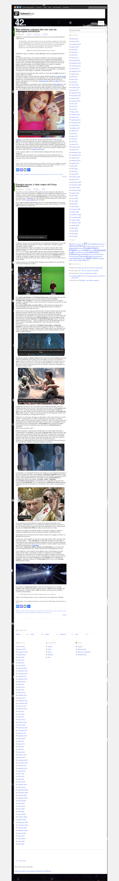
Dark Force (42, 610)
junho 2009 (74, 198)
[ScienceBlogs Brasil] (24, 15)
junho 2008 (74, 231)
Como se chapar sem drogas (89, 270)
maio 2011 (74, 139)
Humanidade (57, 7)
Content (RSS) (22, 860)
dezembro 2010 (76, 152)
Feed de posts (82, 649)
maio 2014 (74, 52)
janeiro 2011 (74, 150)
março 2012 (74, 112)
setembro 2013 (75, 71)
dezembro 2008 (76, 214)
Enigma (73, 250)
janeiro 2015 (75, 41)
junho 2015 (74, 39)
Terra (45, 7)
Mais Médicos (57, 84)
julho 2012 (74, 103)
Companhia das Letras (91, 246)
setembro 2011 (75, 128)
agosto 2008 (75, 225)
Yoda (50, 612)
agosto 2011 (75, 131)
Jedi (22, 612)
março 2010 (74, 174)
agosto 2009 (75, 193)
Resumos (63, 634)
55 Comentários (37, 34)
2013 (89, 244)
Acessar (80, 646)
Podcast (86, 254)
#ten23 (71, 244)
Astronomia (18, 610)
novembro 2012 (76, 95)
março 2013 (74, 85)
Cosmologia (31, 610)
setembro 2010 (75, 160)
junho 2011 (74, 136)
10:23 (81, 244)
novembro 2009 (76, 185)
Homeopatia (100, 250)
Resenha (77, 258)
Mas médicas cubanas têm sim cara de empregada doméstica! (36, 30)
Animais (94, 244)
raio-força (35, 545)
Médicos (32, 174)
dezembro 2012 (76, 93)
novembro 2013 (76, 66)
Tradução (101, 258)
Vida (49, 7)
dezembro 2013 (76, 63)
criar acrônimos (31, 200)
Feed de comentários (84, 652)
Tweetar (64, 176)
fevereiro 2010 (75, 177)
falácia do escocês (38, 149)
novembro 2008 (76, 217)
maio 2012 (74, 106)
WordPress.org (82, 654)
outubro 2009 (75, 187)
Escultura (79, 250)
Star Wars (46, 612)
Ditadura (80, 248)
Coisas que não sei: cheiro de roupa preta (90, 268)
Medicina (72, 254)
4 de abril (77, 244)
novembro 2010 (76, 155)
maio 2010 (74, 168)
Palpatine (39, 612)
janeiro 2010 (75, 179)
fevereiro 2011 (75, 147)
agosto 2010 (75, 163)
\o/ (88, 260)
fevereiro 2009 (75, 209)
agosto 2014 (75, 47)
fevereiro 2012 (75, 114)
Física (52, 610)
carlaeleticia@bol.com (78, 276)
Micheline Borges (38, 174)
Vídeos (84, 260)
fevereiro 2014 (75, 60)
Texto (95, 258)
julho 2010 (74, 166)
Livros (87, 252)
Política (46, 174)
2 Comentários (36, 189)
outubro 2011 (75, 125)
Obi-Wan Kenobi (33, 612)
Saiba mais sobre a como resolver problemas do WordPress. (33, 871)
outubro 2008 (75, 220)
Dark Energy (36, 610)
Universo (39, 7)
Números (79, 254)
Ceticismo (73, 246)
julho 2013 (74, 76)
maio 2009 (74, 201)
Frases (85, 250)
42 (85, 243)
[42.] (33, 25)
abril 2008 (74, 236)
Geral (32, 634)
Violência (75, 260)
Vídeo (80, 260)
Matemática (94, 252)
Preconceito (51, 174)
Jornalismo (21, 174)
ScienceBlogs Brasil (28, 7)
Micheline (19, 139)
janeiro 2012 (75, 117)
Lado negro (26, 612)
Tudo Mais (66, 7)
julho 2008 (74, 228)
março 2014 (74, 58)
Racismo (56, 174)
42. (16, 860)
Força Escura (59, 610)
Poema (91, 254)
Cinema (26, 610)
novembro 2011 (76, 122)
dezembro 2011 (76, 120)
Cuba (17, 174)
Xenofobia (60, 174)
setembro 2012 (75, 101)
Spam (89, 258)
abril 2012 (74, 109)
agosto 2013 (75, 74)
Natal (44, 34)
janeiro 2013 (75, 90)
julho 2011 (74, 133)
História (91, 250)
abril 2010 (74, 171)
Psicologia (94, 256)
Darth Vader (47, 610)
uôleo (70, 260)
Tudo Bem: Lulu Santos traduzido (89, 280)
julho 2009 (74, 195)
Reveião (83, 258)
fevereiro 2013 (75, 87)
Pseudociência (74, 256)
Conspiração (101, 246)
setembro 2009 (76, 190)
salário (57, 81)
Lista (83, 252)
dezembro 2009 (76, 182)
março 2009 (75, 206)
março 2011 (74, 144)
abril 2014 (74, 55)
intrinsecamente (44, 81)
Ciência (43, 189)
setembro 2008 (76, 223)
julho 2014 (74, 49)
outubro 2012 (75, 98)
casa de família (61, 76)
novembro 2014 (76, 44)
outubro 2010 (75, 158)
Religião (71, 258)
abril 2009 (74, 204)
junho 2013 (74, 79)
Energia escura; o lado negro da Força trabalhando (36, 185)
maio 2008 (74, 233)
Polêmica (95, 254)
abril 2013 (74, 82)
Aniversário (101, 244)
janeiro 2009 (75, 212)
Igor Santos (28, 34)
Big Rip (22, 610)
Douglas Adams (91, 248)
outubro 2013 (75, 68)
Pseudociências (85, 256)
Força (55, 610)
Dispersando (73, 248)
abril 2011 (74, 141)
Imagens (72, 252)
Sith (43, 612)
